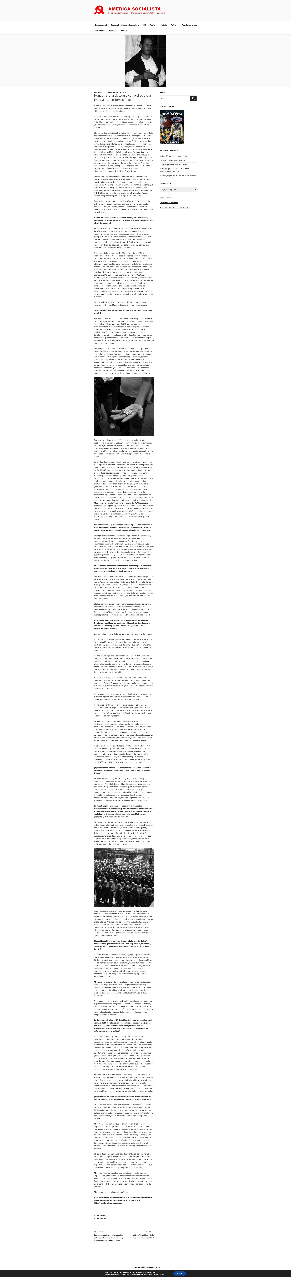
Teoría (152, 25)
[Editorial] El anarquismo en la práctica (174, 156)
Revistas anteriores (189, 25)
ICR (144, 25)
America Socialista (134, 8)
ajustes (161, 1274)
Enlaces (124, 31)
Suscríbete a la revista (175, 207)
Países (173, 25)
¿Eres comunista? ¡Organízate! (105, 31)
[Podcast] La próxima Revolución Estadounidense (178, 176)
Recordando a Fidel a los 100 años (172, 160)
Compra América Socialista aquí (146, 1267)
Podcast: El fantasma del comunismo (125, 25)
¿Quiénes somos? (100, 25)
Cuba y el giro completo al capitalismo (173, 165)
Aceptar (179, 1273)
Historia (164, 25)
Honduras (102, 1215)
